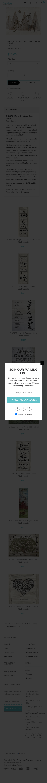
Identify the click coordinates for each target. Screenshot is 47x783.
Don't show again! (25, 414)
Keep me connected (25, 400)
